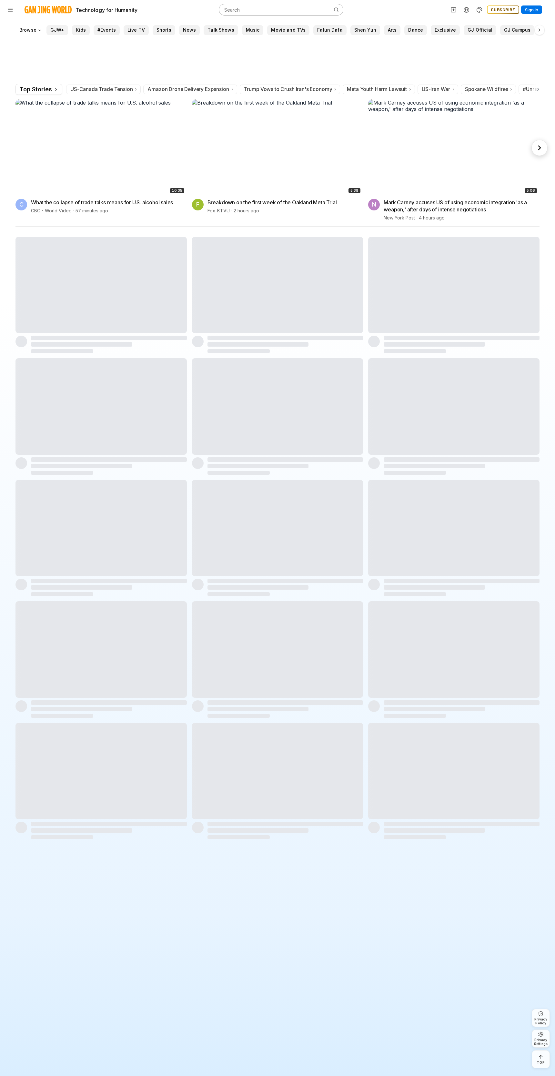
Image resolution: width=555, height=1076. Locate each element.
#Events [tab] (106, 30)
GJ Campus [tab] (517, 30)
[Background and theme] (479, 9)
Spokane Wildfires (486, 89)
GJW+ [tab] (57, 30)
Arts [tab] (392, 30)
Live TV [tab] (136, 30)
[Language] (466, 9)
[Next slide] (539, 148)
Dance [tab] (415, 30)
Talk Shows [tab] (220, 30)
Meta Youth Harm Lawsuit (377, 89)
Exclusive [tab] (445, 30)
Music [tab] (253, 30)
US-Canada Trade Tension (101, 89)
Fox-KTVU (218, 211)
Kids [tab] (81, 30)
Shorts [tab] (163, 30)
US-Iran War (436, 89)
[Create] (453, 9)
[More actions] (182, 202)
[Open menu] (10, 9)
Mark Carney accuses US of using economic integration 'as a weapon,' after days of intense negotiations (455, 206)
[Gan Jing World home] (48, 10)
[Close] (535, 1017)
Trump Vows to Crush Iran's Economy (288, 89)
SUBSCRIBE (503, 9)
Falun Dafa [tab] (329, 30)
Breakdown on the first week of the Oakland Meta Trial (272, 202)
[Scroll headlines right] (537, 89)
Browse (27, 30)
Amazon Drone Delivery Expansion (188, 89)
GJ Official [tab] (480, 30)
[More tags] (539, 30)
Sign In (531, 9)
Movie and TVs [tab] (288, 30)
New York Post (399, 218)
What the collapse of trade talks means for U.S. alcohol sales (102, 202)
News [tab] (189, 30)
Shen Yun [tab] (365, 30)
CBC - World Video (51, 211)
